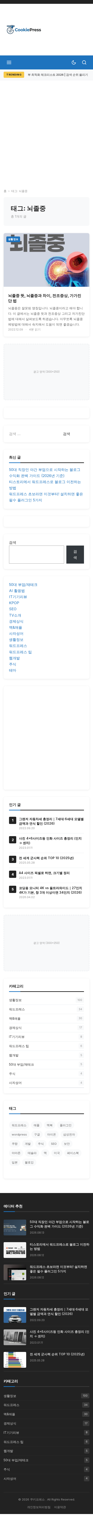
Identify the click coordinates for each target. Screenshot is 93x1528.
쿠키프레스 (38, 1499)
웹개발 (14, 658)
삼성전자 (69, 1134)
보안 (67, 1143)
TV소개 (15, 615)
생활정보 (13, 239)
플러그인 (66, 1125)
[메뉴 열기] (9, 62)
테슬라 (32, 1153)
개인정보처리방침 (39, 1507)
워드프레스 (18, 645)
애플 (37, 1125)
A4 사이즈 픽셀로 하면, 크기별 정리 (44, 873)
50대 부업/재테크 (23, 584)
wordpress (19, 1134)
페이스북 (73, 1153)
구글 (37, 1134)
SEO (12, 609)
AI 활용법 (17, 590)
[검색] (84, 62)
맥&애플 (15, 627)
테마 (12, 670)
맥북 (50, 1125)
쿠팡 (15, 1143)
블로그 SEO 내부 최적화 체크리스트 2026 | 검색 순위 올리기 (48, 74)
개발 (28, 1143)
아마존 (16, 1153)
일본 (15, 1162)
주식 (12, 664)
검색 (12, 542)
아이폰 (51, 1134)
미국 (57, 1153)
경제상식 (16, 621)
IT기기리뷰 (18, 596)
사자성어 (16, 633)
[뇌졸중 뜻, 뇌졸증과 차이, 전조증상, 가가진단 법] (46, 260)
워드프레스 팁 (20, 652)
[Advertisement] (46, 129)
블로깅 (29, 1162)
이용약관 (60, 1507)
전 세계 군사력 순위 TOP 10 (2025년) (46, 858)
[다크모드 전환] (74, 62)
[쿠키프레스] (24, 29)
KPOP (14, 603)
